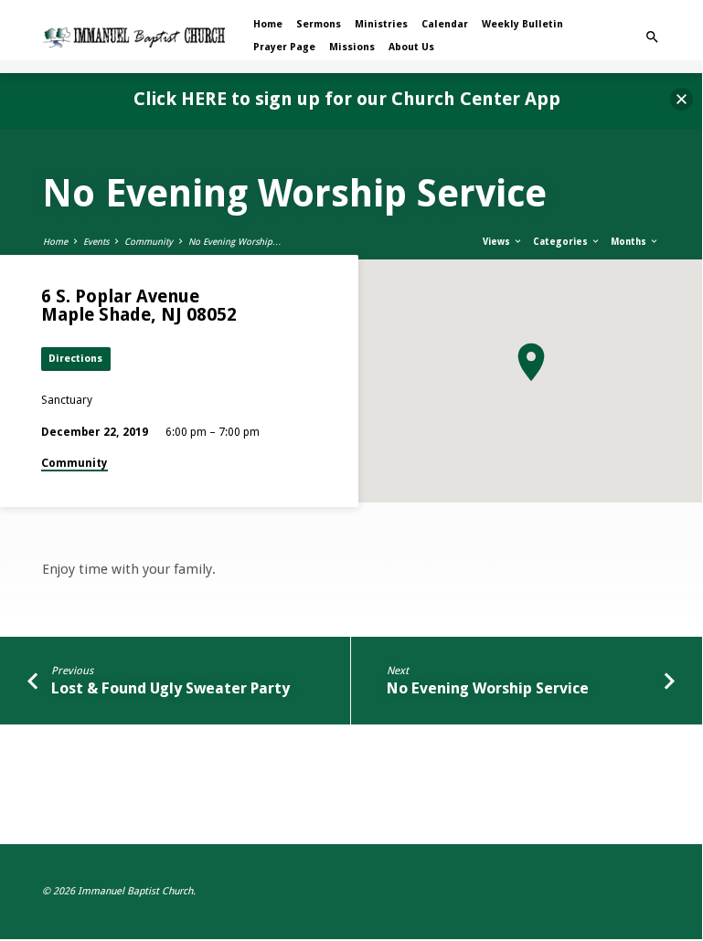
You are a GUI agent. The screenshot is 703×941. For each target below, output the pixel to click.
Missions (352, 47)
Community (148, 242)
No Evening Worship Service (488, 688)
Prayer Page (284, 47)
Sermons (318, 24)
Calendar (444, 24)
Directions (75, 359)
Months (630, 242)
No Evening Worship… (235, 242)
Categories (562, 242)
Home (267, 24)
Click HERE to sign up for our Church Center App (346, 99)
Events (96, 242)
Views (498, 242)
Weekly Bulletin (522, 24)
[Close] (681, 99)
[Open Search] (652, 37)
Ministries (381, 24)
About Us (411, 47)
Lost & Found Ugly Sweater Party (170, 688)
